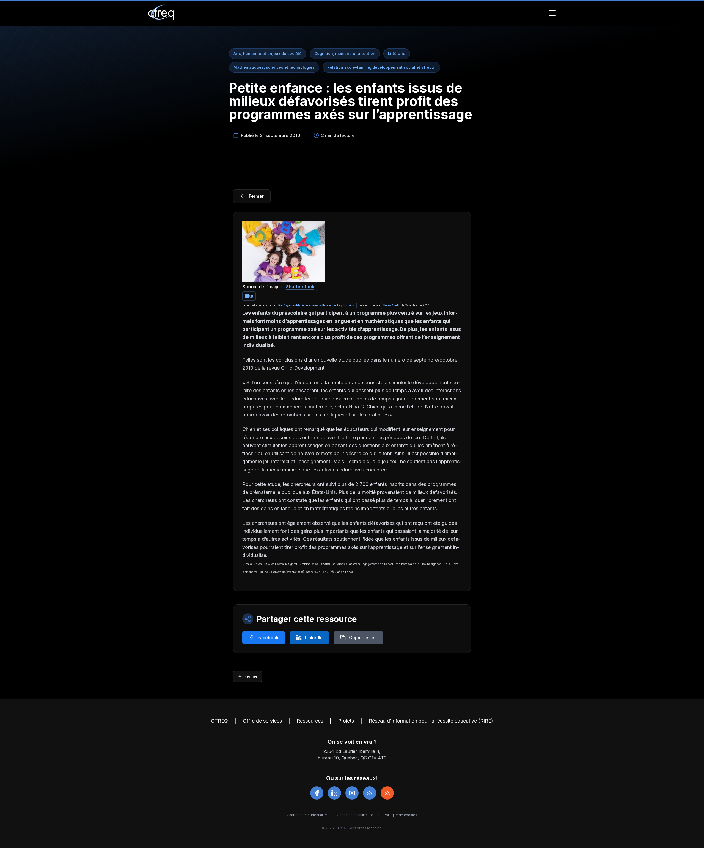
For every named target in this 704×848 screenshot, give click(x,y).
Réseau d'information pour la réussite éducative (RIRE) (431, 721)
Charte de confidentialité (307, 815)
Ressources (310, 721)
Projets (346, 721)
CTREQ (219, 721)
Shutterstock (300, 286)
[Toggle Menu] (552, 13)
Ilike (249, 296)
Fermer (250, 676)
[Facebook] (316, 793)
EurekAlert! (391, 305)
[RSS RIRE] (387, 793)
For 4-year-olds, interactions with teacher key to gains (316, 305)
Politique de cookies (400, 815)
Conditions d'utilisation (355, 815)
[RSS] (369, 793)
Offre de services (262, 721)
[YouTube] (352, 793)
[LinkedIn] (334, 793)
